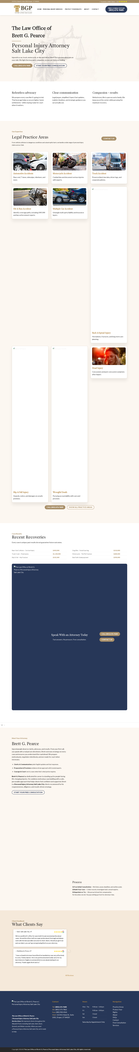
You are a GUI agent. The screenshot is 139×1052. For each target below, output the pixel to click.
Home (39, 9)
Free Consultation (119, 1023)
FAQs (115, 1017)
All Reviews (69, 975)
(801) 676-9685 (59, 1007)
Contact (95, 9)
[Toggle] (2, 725)
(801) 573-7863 (61, 1010)
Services (116, 1025)
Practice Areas (118, 1007)
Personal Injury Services (52, 9)
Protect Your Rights (73, 9)
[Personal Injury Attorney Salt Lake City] (23, 9)
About (86, 9)
